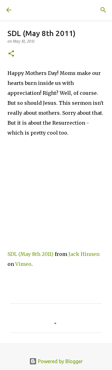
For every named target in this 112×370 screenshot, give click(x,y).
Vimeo (23, 264)
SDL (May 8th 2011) (30, 254)
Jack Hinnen (84, 254)
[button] (11, 54)
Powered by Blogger (60, 361)
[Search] (103, 9)
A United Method (37, 10)
